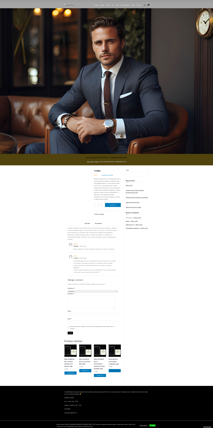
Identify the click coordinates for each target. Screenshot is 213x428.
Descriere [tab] (87, 223)
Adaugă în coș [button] (70, 373)
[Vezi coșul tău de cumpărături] (148, 5)
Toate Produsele (125, 5)
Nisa (117, 5)
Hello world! (129, 185)
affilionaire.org (130, 224)
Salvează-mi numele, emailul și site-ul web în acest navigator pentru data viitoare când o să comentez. (92, 327)
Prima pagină (90, 161)
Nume (70, 311)
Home (96, 5)
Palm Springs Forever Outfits (133, 207)
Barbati (102, 5)
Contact (138, 5)
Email (70, 318)
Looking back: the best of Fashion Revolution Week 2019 (135, 191)
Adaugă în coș (113, 205)
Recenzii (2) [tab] (98, 223)
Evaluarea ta (71, 288)
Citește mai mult (115, 370)
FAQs (132, 5)
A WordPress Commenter (132, 228)
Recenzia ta (71, 293)
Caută (127, 170)
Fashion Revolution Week (132, 202)
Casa (113, 5)
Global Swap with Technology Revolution (137, 197)
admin (127, 221)
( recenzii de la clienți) (107, 175)
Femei (108, 5)
